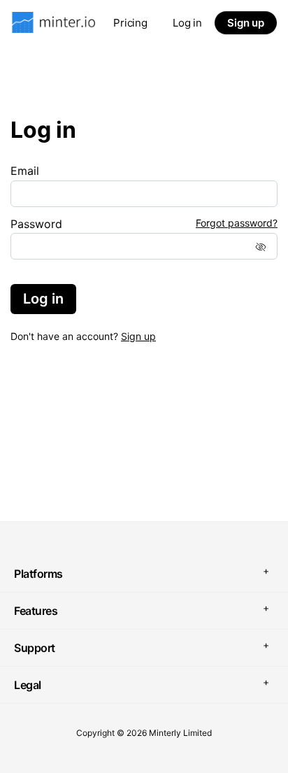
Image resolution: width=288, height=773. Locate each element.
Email (24, 170)
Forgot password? (237, 223)
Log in (187, 22)
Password (36, 224)
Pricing (130, 22)
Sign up (245, 22)
